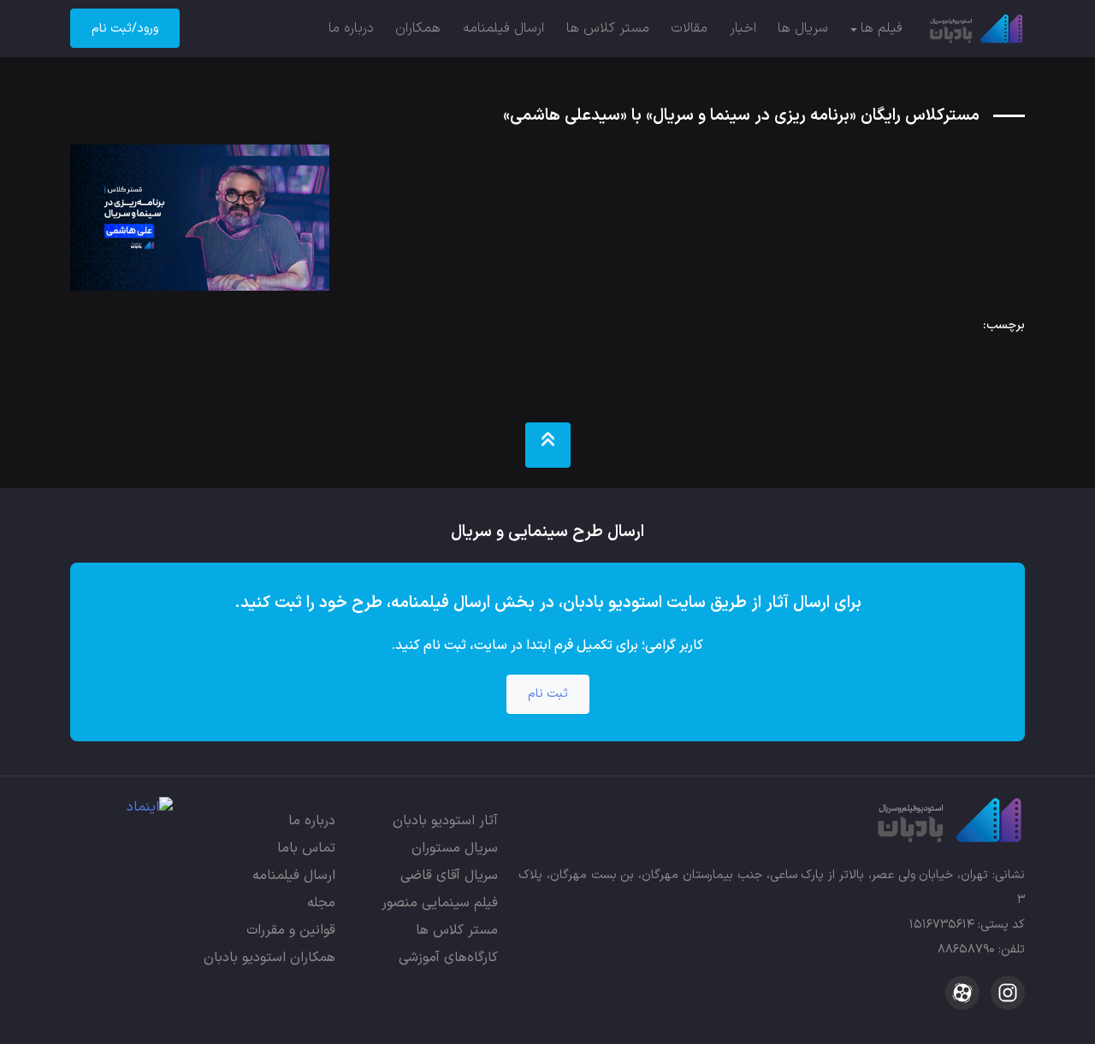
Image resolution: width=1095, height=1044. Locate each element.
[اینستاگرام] (1005, 992)
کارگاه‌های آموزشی (448, 957)
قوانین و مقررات (290, 930)
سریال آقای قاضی (449, 875)
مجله (321, 903)
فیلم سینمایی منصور (440, 903)
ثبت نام (548, 694)
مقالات (689, 28)
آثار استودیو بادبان (445, 821)
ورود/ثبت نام (125, 29)
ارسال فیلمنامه (503, 28)
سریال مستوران (454, 848)
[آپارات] (962, 992)
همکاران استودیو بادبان (269, 957)
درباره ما (351, 28)
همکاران (418, 28)
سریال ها (803, 28)
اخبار (743, 28)
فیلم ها (882, 28)
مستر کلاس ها (607, 28)
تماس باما (306, 848)
